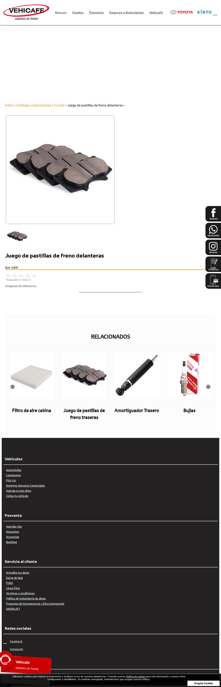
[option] (110, 170)
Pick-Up (11, 480)
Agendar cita (14, 526)
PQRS (9, 583)
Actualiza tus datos (17, 573)
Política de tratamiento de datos (26, 598)
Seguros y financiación (126, 12)
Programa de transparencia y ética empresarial (35, 604)
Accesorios (12, 537)
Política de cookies (135, 676)
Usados (78, 12)
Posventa (96, 12)
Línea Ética (13, 588)
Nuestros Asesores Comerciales (25, 485)
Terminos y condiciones (20, 593)
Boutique (11, 542)
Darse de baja (14, 578)
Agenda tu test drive (18, 491)
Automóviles (13, 470)
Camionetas (13, 475)
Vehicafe (156, 12)
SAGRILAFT (13, 609)
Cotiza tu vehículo (17, 496)
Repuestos (12, 532)
